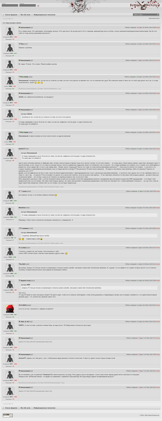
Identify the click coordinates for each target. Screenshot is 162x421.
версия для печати (154, 18)
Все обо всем (25, 15)
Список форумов (11, 15)
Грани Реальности (153, 415)
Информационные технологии (44, 15)
